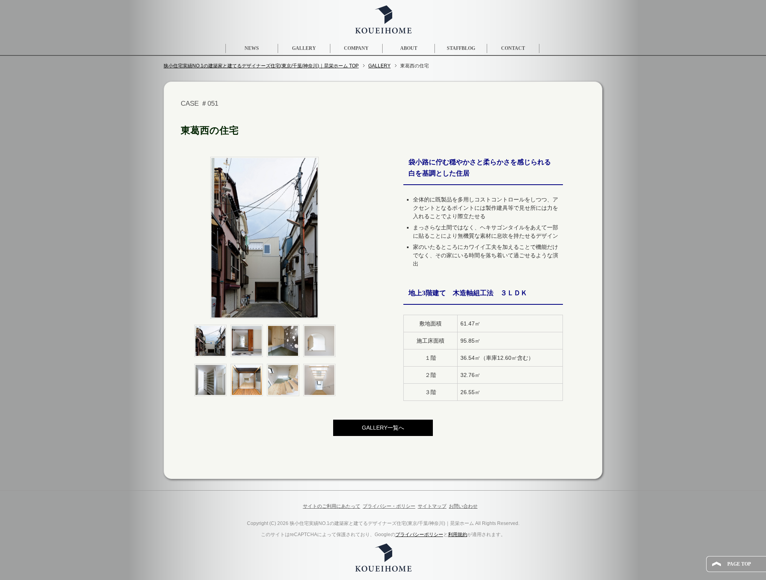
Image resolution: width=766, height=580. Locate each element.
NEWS (252, 48)
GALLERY (304, 48)
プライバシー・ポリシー (389, 506)
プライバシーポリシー (419, 534)
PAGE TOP (739, 564)
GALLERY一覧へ (383, 427)
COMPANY (356, 48)
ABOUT (408, 48)
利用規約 (457, 534)
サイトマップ (432, 506)
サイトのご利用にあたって (331, 506)
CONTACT (513, 48)
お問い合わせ (463, 506)
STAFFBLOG (461, 48)
